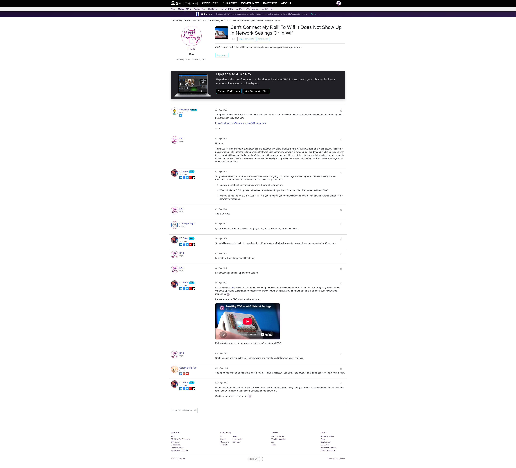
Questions (184, 9)
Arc (272, 442)
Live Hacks (252, 9)
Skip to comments (246, 39)
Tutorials (227, 9)
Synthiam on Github (179, 450)
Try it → (313, 14)
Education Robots (328, 448)
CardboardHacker (187, 368)
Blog (323, 439)
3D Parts (267, 9)
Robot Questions (192, 20)
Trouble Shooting (278, 439)
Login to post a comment (184, 410)
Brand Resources (328, 450)
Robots (212, 9)
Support (274, 433)
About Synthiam (327, 436)
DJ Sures (184, 171)
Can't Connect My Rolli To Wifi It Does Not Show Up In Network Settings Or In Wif (241, 20)
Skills (273, 445)
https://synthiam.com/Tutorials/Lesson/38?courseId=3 (240, 123)
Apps (239, 9)
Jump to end (262, 39)
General (199, 9)
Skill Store (175, 442)
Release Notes (177, 448)
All (173, 9)
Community (176, 20)
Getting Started (277, 436)
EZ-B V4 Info (206, 14)
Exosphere (175, 445)
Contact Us (325, 442)
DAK (181, 138)
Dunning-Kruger (187, 223)
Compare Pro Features (229, 91)
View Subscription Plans (256, 91)
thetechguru (185, 110)
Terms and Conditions (336, 459)
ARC (233, 287)
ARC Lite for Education (180, 439)
